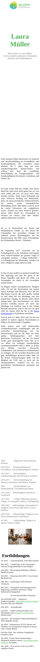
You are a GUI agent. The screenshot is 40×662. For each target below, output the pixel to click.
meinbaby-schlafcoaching (24, 613)
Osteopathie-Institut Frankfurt (27, 601)
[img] (20, 5)
